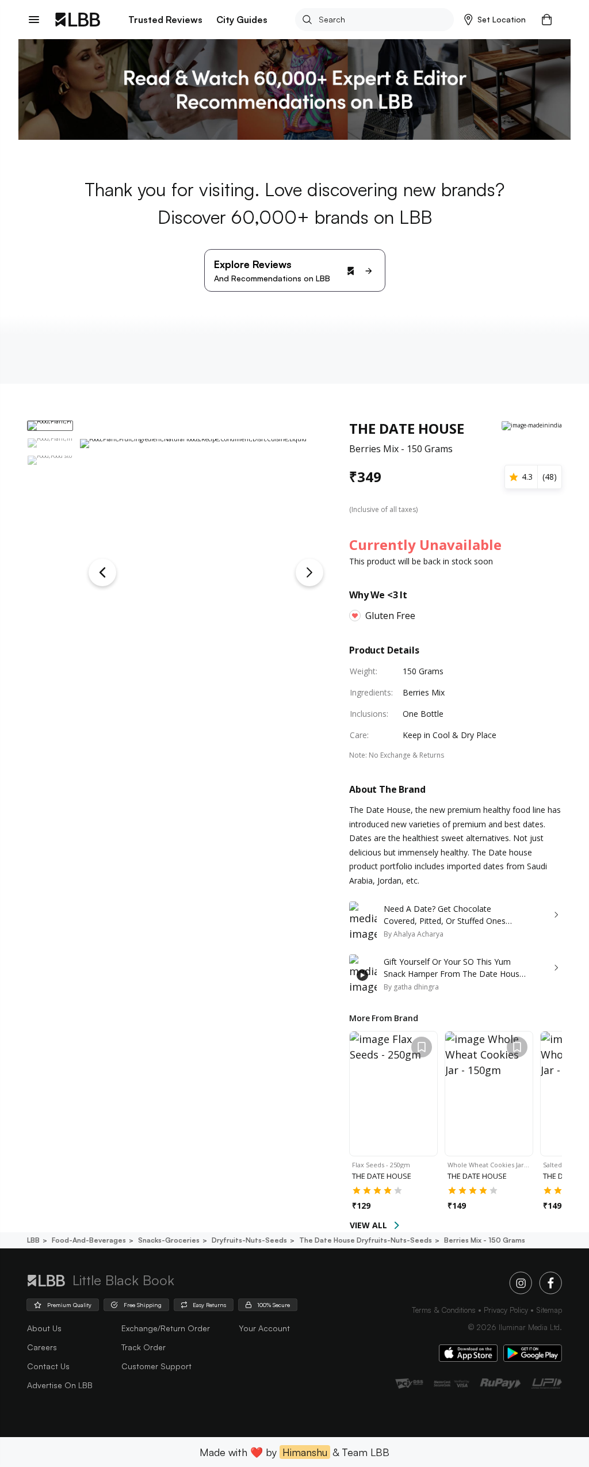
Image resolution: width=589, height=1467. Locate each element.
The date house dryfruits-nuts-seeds (365, 1240)
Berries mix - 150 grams (484, 1240)
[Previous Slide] (102, 572)
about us (44, 1328)
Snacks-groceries (169, 1240)
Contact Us (48, 1366)
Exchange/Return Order (165, 1328)
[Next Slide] (309, 572)
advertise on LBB (60, 1385)
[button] (495, 19)
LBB (33, 1240)
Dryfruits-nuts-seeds (249, 1240)
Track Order (143, 1347)
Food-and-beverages (89, 1240)
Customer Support (156, 1366)
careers (42, 1347)
